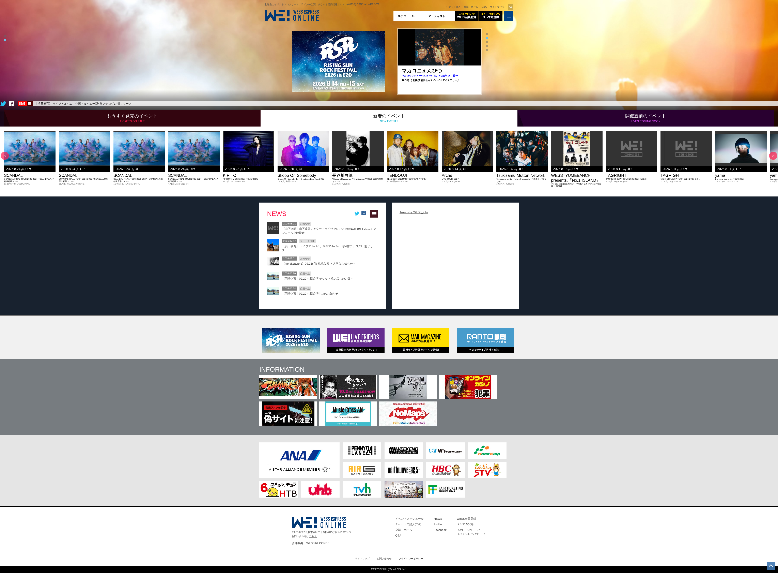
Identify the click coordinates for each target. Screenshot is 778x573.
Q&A (484, 6)
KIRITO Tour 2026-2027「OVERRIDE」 (241, 179)
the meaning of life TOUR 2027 (729, 179)
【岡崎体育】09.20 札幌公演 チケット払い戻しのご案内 (317, 278)
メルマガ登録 (465, 524)
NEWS (438, 518)
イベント (132, 118)
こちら (313, 536)
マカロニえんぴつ (422, 70)
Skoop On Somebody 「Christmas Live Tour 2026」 (302, 179)
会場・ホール (471, 6)
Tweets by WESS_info (414, 212)
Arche (447, 175)
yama (720, 175)
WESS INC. (400, 569)
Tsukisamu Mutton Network (520, 175)
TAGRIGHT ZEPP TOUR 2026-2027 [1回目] (626, 179)
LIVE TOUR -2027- (450, 179)
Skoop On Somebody (297, 175)
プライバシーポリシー (411, 558)
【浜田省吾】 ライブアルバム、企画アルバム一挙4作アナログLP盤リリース (83, 103)
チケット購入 (453, 6)
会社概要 (297, 543)
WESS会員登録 (466, 518)
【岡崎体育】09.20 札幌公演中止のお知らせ (310, 293)
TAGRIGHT (616, 175)
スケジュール (406, 16)
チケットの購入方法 (408, 524)
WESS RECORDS (317, 543)
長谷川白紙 (342, 175)
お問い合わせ (384, 558)
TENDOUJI (397, 175)
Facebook (440, 529)
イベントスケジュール (409, 518)
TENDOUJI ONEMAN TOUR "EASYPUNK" (406, 179)
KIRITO (229, 175)
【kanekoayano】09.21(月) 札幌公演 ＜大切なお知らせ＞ (319, 263)
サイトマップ (497, 6)
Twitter (438, 524)
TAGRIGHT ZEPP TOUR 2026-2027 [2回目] (680, 179)
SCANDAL (13, 175)
